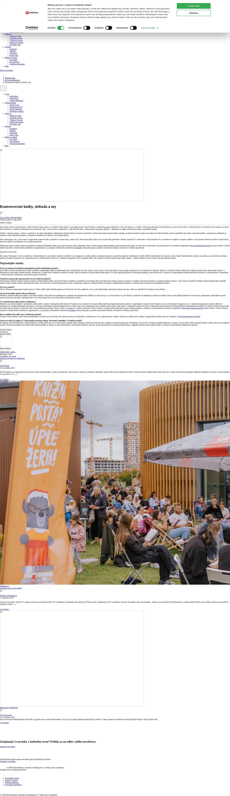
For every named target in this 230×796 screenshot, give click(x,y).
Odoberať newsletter (8, 761)
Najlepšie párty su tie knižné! (11, 588)
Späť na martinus (6, 70)
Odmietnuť (193, 13)
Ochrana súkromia (12, 783)
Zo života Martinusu (12, 80)
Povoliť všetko (194, 6)
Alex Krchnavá (6, 715)
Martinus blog (10, 78)
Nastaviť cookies (11, 780)
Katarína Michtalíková (8, 596)
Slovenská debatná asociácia (201, 246)
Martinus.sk (4, 586)
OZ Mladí (77, 248)
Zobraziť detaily (148, 28)
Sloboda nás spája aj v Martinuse (12, 358)
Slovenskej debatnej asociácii (189, 317)
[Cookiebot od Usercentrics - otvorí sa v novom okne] (31, 28)
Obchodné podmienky (13, 785)
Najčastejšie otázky (12, 778)
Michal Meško (11, 218)
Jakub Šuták (4, 366)
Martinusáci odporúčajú (9, 708)
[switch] (86, 28)
